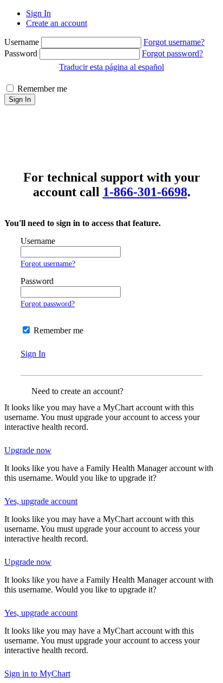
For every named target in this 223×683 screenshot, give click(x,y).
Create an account (56, 23)
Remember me (42, 88)
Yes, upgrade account (40, 501)
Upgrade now (27, 450)
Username (22, 42)
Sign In (38, 13)
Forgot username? (174, 42)
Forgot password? (172, 53)
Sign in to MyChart (37, 673)
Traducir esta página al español (111, 67)
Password (22, 53)
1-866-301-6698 (145, 192)
